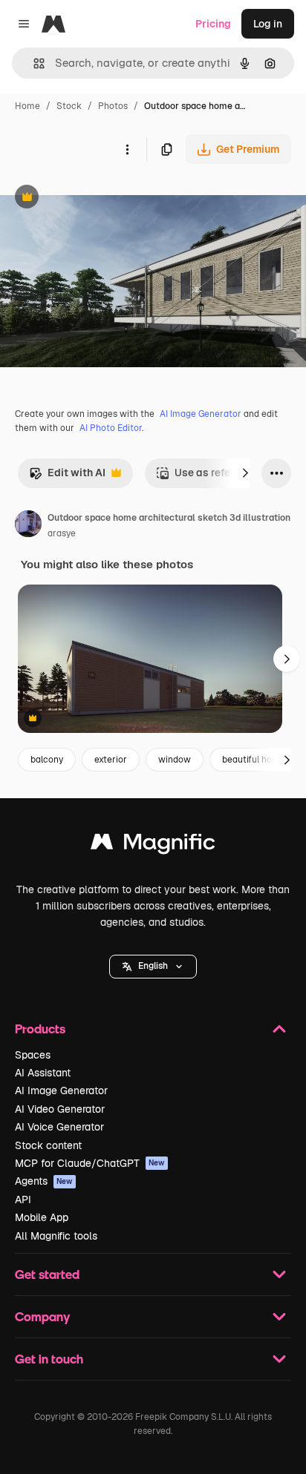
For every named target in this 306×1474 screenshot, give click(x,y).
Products (40, 1028)
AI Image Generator (200, 414)
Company (42, 1316)
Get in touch (49, 1358)
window (174, 760)
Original (95, 198)
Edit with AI (67, 476)
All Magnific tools (56, 1236)
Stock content (48, 1145)
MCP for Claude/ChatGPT (90, 1163)
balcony (46, 760)
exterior (110, 760)
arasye (62, 533)
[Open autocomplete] (33, 63)
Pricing (213, 23)
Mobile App (41, 1217)
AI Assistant (43, 1072)
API (23, 1199)
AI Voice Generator (59, 1127)
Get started (47, 1274)
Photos (113, 106)
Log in (267, 23)
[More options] (127, 149)
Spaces (33, 1055)
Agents (44, 1181)
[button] (153, 966)
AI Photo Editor (110, 428)
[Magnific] (153, 845)
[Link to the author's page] (28, 526)
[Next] (245, 473)
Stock (69, 106)
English (153, 966)
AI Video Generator (60, 1109)
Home (27, 106)
